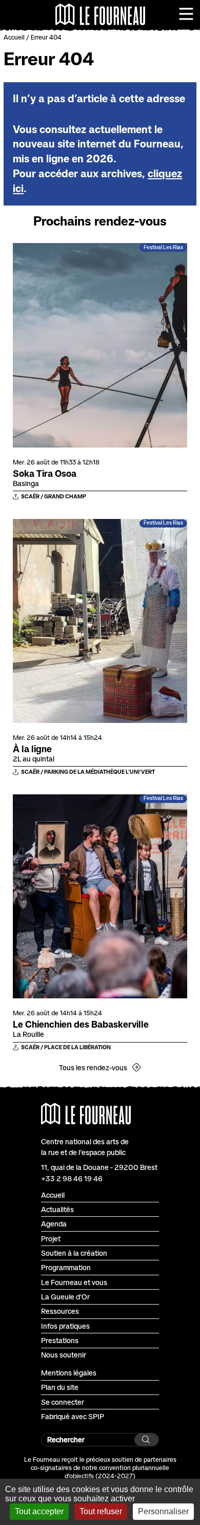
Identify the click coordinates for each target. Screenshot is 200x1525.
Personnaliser (163, 1511)
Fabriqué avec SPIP (72, 1416)
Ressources (60, 1311)
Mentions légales (68, 1372)
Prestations (59, 1340)
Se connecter (62, 1402)
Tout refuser (100, 1511)
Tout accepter (39, 1511)
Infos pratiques (65, 1326)
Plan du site (59, 1387)
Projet (51, 1238)
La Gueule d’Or (65, 1296)
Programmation (66, 1267)
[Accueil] (100, 14)
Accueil (14, 37)
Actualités (57, 1209)
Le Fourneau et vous (74, 1282)
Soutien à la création (74, 1253)
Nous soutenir (63, 1354)
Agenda (54, 1223)
